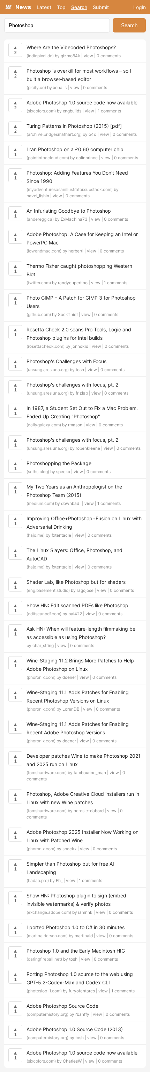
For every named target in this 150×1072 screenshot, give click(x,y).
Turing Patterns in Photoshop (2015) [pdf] (74, 126)
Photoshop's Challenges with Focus (66, 361)
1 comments (109, 110)
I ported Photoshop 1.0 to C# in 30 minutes (76, 927)
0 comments (109, 55)
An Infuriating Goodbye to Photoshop (69, 211)
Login (139, 7)
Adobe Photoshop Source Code (62, 1006)
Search (79, 7)
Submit (101, 7)
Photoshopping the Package (59, 463)
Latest (44, 7)
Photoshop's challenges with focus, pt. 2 (72, 385)
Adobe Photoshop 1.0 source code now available (82, 102)
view (88, 55)
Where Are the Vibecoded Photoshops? (71, 47)
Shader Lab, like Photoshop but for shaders (76, 582)
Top (61, 7)
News (23, 6)
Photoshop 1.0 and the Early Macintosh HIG (76, 951)
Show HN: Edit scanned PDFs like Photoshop (77, 605)
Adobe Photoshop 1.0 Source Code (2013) (75, 1029)
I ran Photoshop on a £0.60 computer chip (75, 149)
